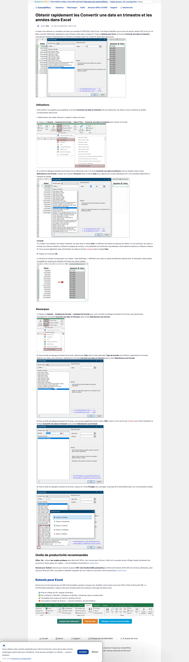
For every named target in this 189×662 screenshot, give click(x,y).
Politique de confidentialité (102, 638)
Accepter (83, 652)
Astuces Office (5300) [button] (97, 7)
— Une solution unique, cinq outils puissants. (71, 2)
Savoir (60, 638)
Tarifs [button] (82, 7)
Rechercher (128, 7)
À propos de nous (130, 638)
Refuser (95, 652)
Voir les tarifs (90, 621)
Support (113, 7)
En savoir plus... (93, 563)
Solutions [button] (60, 7)
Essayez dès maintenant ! (69, 621)
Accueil (45, 638)
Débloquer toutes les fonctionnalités (115, 621)
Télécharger (72, 7)
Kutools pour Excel (49, 580)
